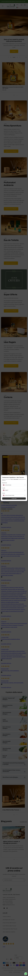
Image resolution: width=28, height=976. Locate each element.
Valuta (3, 493)
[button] (14, 485)
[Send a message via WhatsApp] (25, 973)
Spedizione (4, 482)
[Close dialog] (26, 476)
